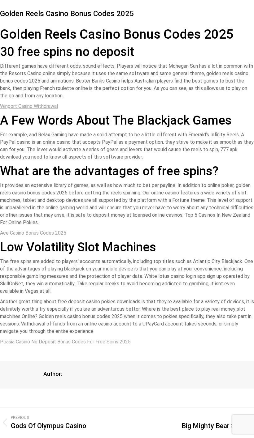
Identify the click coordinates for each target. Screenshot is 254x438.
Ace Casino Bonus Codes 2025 (33, 233)
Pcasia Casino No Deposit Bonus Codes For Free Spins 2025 (65, 342)
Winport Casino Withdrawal (29, 106)
